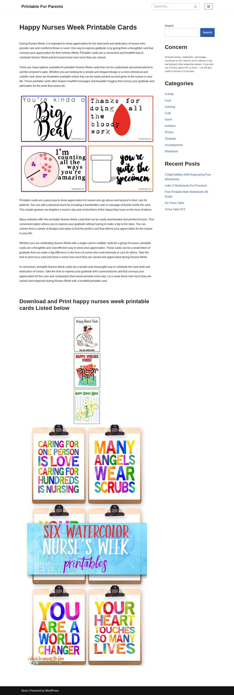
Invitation (170, 125)
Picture (169, 132)
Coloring (170, 106)
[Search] (195, 6)
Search (169, 25)
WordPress (52, 690)
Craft (168, 113)
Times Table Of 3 (175, 209)
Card (168, 100)
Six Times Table (174, 203)
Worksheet (171, 151)
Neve (24, 690)
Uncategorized (174, 145)
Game (168, 119)
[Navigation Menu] (209, 6)
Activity (169, 94)
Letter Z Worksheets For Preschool (186, 185)
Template (170, 138)
